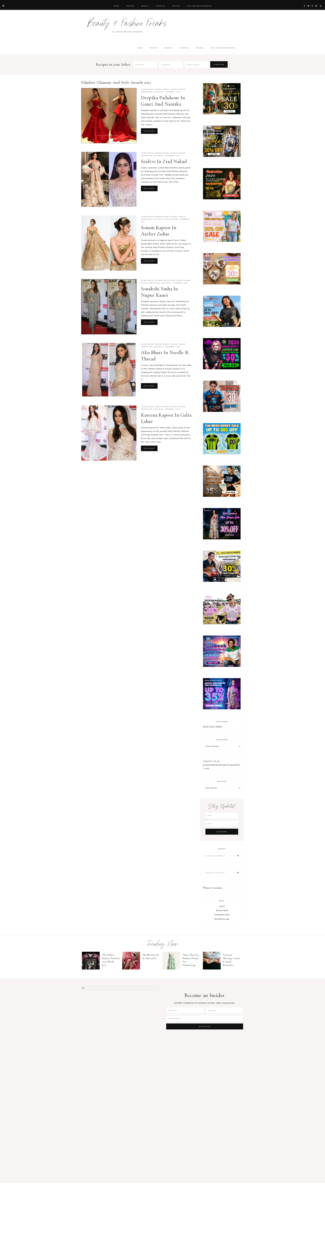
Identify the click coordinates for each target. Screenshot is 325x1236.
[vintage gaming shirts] (222, 411)
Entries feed (222, 910)
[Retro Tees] (222, 198)
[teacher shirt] (222, 241)
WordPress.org (221, 919)
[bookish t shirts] (222, 326)
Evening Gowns (162, 89)
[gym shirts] (222, 496)
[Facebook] (305, 3)
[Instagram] (316, 3)
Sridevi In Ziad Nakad (164, 161)
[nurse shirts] (222, 283)
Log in (222, 906)
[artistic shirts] (222, 708)
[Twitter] (309, 3)
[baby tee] (222, 453)
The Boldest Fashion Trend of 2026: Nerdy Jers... (111, 959)
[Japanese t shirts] (222, 156)
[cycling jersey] (222, 581)
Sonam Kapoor (171, 219)
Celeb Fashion (147, 89)
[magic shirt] (222, 538)
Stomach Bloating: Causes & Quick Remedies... (231, 959)
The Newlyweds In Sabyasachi (150, 956)
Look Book (158, 92)
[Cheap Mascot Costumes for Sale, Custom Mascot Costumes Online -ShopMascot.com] (212, 888)
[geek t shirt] (222, 666)
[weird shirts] (222, 368)
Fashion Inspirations (150, 283)
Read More (149, 131)
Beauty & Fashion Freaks (127, 24)
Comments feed (222, 914)
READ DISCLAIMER (212, 727)
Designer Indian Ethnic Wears (168, 280)
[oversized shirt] (222, 113)
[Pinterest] (312, 3)
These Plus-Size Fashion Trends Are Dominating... (191, 959)
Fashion (173, 89)
